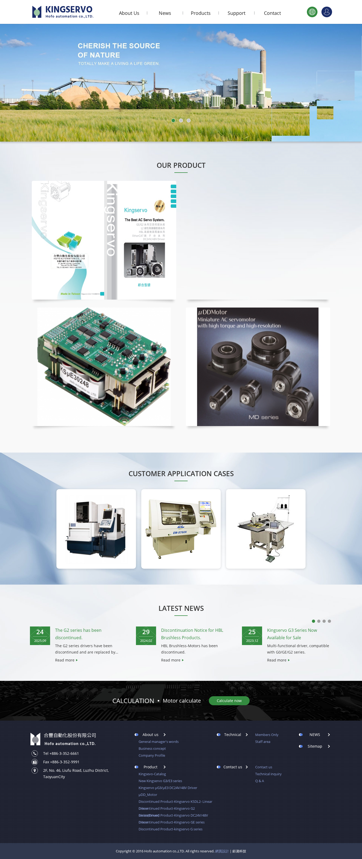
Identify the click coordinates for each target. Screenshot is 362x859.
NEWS (315, 734)
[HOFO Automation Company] (63, 739)
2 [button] (318, 621)
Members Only (267, 734)
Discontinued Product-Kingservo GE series (172, 822)
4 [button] (329, 621)
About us (150, 734)
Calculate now (229, 700)
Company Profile (152, 755)
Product (150, 766)
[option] (75, 645)
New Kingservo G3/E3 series (160, 780)
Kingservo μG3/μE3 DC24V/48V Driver (168, 787)
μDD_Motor (148, 794)
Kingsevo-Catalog (152, 774)
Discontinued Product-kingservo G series (170, 829)
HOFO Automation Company (63, 12)
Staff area (262, 741)
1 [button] (313, 621)
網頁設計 (222, 851)
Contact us (232, 766)
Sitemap (315, 746)
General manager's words (159, 741)
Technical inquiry (268, 774)
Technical (232, 734)
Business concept (152, 748)
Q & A (259, 780)
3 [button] (324, 621)
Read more (64, 660)
